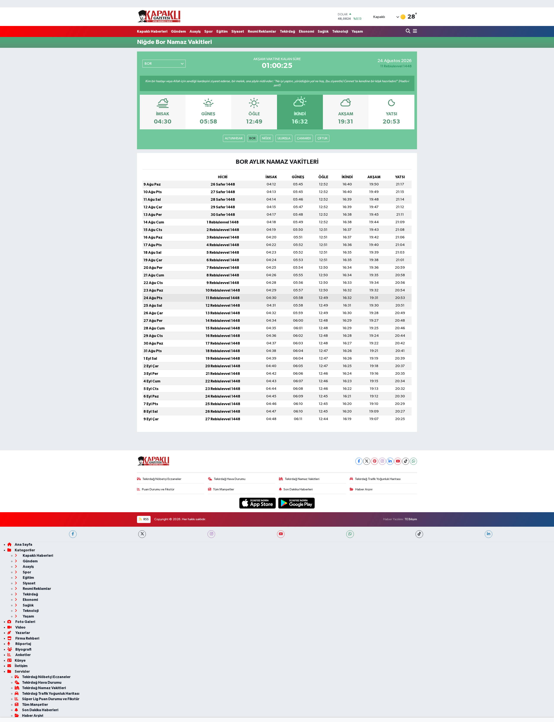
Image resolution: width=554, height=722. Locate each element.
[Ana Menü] (414, 31)
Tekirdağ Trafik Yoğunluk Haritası (378, 479)
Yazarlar (22, 633)
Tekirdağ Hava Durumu (229, 479)
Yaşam (357, 31)
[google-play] (296, 503)
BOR (252, 138)
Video (20, 627)
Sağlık (323, 31)
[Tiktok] (405, 461)
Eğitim (222, 31)
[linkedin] (488, 534)
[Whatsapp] (413, 461)
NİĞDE (266, 138)
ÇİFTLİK (322, 138)
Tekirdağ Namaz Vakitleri (302, 479)
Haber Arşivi (363, 489)
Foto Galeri (25, 622)
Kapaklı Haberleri (152, 31)
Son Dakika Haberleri (298, 489)
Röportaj (23, 644)
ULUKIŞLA (284, 138)
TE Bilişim (410, 519)
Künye (20, 660)
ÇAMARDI (304, 138)
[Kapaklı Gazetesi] (159, 16)
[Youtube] (397, 461)
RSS (146, 519)
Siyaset (237, 31)
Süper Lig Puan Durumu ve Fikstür (50, 699)
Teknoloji (340, 31)
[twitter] (142, 534)
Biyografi (23, 649)
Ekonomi (306, 31)
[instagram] (211, 534)
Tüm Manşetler (223, 489)
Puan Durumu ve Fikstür (158, 489)
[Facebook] (358, 461)
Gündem (178, 31)
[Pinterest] (374, 461)
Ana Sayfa (23, 544)
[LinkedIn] (390, 461)
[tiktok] (419, 534)
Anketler (23, 655)
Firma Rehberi (27, 638)
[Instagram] (382, 461)
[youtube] (281, 534)
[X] (366, 461)
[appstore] (257, 503)
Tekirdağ (287, 31)
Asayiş (195, 31)
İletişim (21, 666)
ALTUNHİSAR (234, 138)
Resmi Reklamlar (262, 31)
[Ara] (408, 31)
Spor (208, 31)
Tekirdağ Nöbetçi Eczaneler (161, 479)
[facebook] (73, 534)
